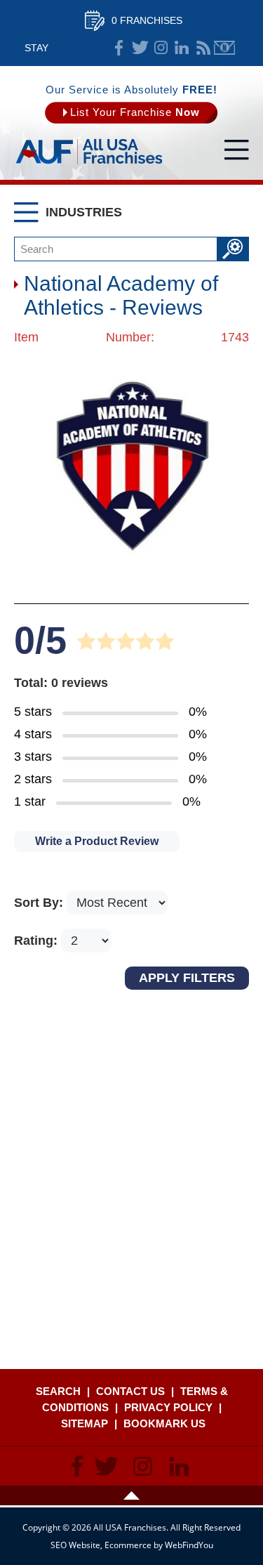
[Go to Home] (89, 165)
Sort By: (40, 903)
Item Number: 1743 (131, 337)
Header (131, 1495)
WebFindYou (189, 1545)
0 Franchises (147, 20)
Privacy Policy (168, 1407)
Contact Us (130, 1391)
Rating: (37, 941)
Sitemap (84, 1423)
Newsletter (224, 47)
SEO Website (75, 1545)
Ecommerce (127, 1545)
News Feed (203, 47)
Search (58, 1391)
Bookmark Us (164, 1423)
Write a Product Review (97, 841)
